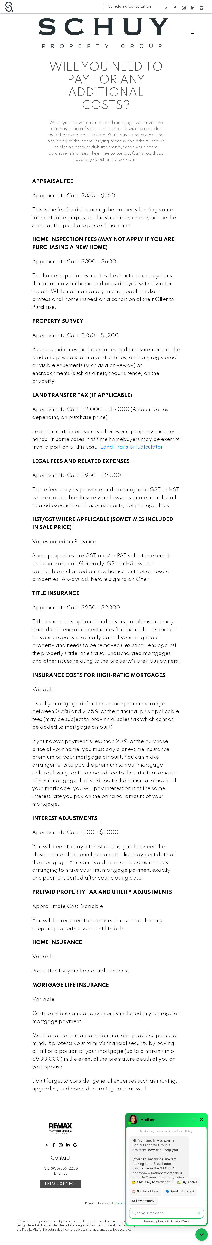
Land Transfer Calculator (131, 447)
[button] (166, 8)
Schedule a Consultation (129, 6)
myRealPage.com (114, 1203)
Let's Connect (61, 1184)
